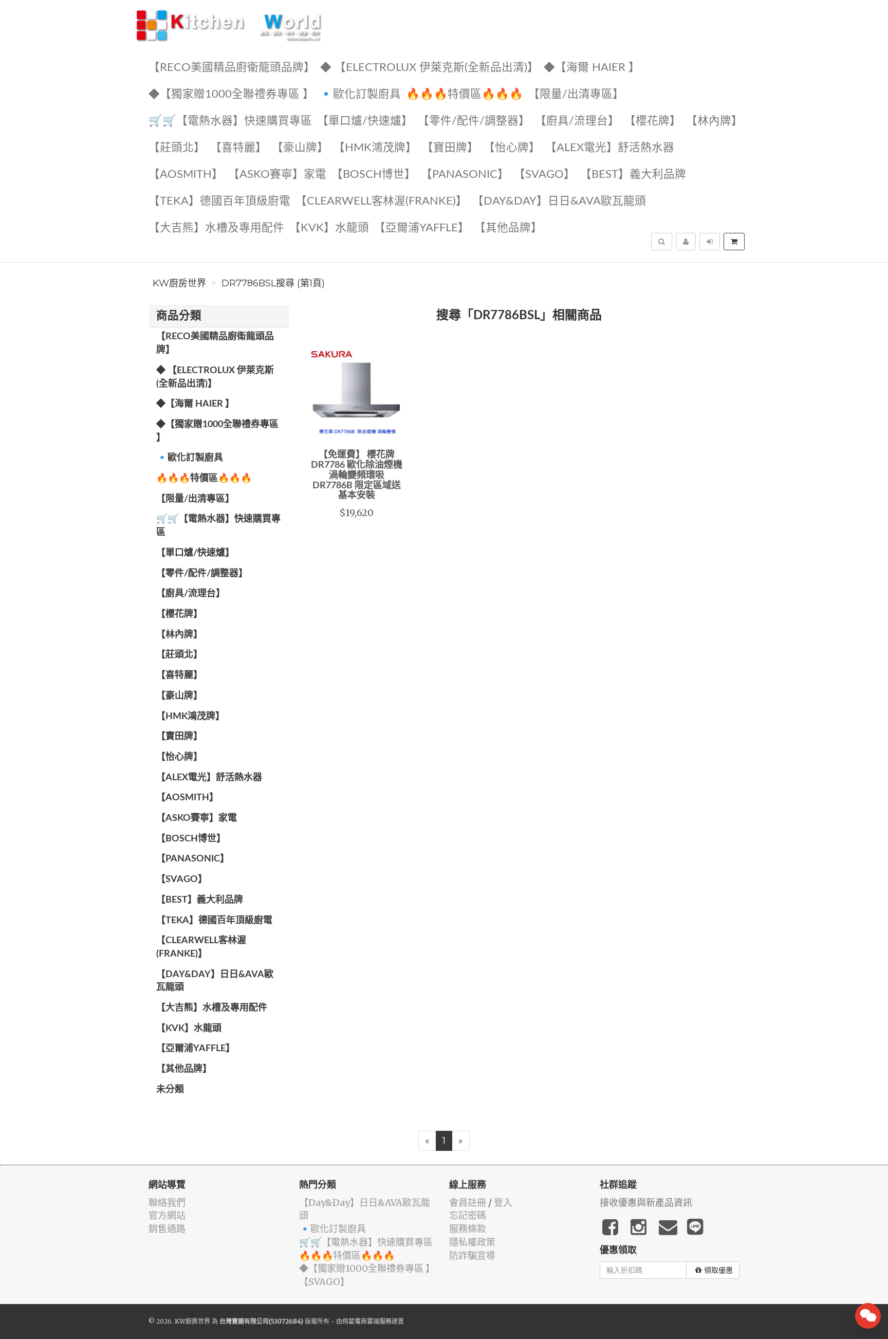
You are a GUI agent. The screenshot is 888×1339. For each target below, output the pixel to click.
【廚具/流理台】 (577, 121)
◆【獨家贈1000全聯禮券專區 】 (231, 94)
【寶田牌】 (450, 147)
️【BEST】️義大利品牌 (633, 174)
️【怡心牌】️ (512, 147)
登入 (503, 1202)
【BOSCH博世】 (373, 174)
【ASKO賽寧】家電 (277, 174)
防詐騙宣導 (472, 1255)
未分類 (170, 1089)
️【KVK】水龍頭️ (329, 228)
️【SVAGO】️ (544, 174)
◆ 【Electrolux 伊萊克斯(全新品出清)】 (429, 67)
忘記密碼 (467, 1215)
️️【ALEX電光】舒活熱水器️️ (609, 147)
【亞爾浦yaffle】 (421, 228)
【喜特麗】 (238, 147)
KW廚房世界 (179, 283)
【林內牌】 (714, 121)
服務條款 (467, 1229)
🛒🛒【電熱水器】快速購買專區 (230, 121)
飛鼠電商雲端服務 (367, 1321)
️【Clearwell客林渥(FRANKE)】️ (381, 201)
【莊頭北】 (177, 147)
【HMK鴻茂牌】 (375, 147)
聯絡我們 (167, 1202)
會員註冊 (467, 1202)
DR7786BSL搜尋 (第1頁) (273, 283)
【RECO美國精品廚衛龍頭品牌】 (232, 67)
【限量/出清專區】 (576, 94)
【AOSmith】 (186, 174)
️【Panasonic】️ (465, 174)
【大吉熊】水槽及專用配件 (216, 228)
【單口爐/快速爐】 (365, 121)
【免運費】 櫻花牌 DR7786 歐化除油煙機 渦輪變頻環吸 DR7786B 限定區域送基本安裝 (356, 475)
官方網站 (167, 1215)
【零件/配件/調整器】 (474, 121)
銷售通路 (167, 1229)
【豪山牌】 (300, 147)
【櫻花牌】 (652, 121)
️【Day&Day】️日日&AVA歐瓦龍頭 (559, 201)
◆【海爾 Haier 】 (592, 67)
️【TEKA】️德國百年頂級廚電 (219, 201)
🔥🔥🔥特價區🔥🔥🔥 (464, 94)
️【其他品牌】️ (508, 228)
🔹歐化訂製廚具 (360, 94)
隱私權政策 (472, 1242)
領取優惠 (718, 1270)
